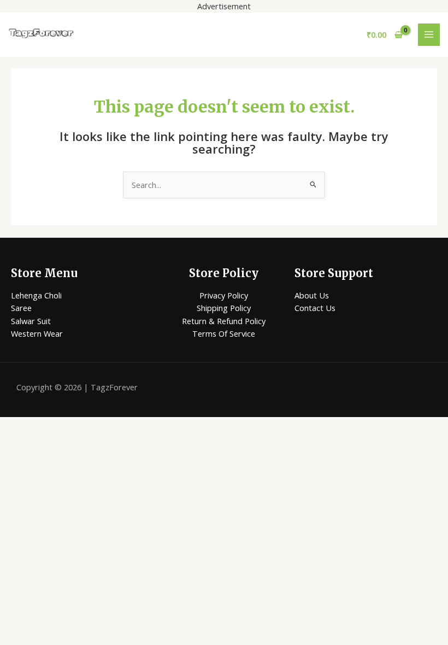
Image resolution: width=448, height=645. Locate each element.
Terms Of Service (223, 333)
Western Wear (37, 333)
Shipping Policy (224, 307)
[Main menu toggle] (429, 34)
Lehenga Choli (36, 295)
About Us (311, 295)
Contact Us (314, 307)
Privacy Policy (223, 295)
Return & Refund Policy (224, 320)
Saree (21, 307)
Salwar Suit (31, 320)
